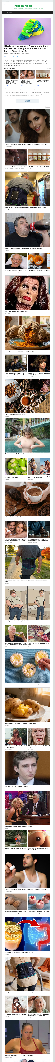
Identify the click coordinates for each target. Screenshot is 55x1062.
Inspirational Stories (8, 17)
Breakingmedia (17, 53)
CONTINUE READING (27, 101)
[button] (27, 31)
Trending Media (23, 5)
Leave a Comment (25, 53)
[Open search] (50, 12)
